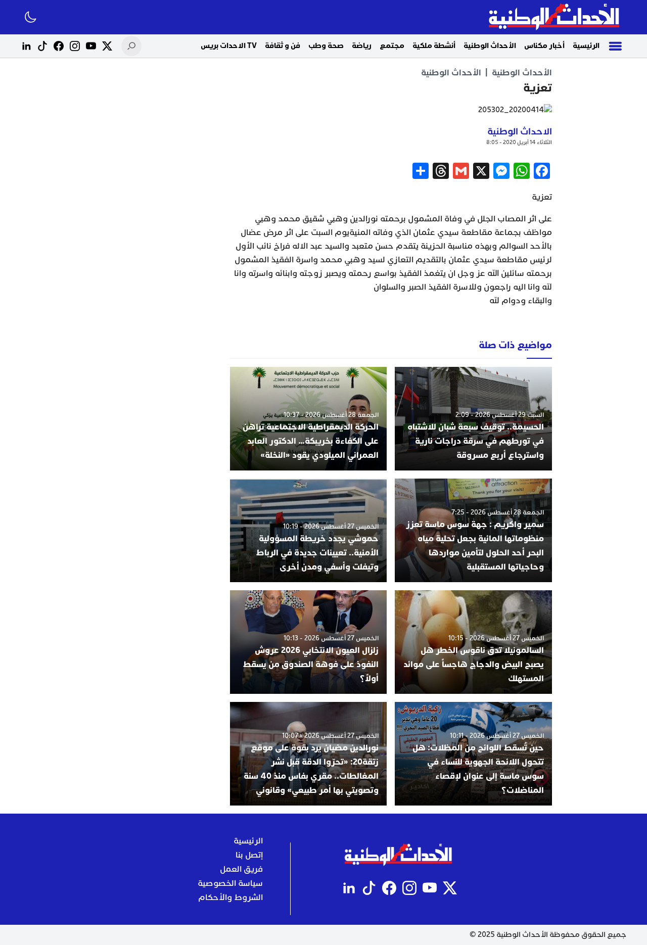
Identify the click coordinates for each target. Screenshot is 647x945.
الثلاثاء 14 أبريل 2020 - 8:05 (519, 142)
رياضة (362, 45)
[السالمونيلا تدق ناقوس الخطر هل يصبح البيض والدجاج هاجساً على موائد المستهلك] (473, 642)
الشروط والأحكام (230, 897)
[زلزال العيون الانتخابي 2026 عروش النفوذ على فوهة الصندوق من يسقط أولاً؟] (308, 642)
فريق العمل (241, 869)
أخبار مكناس (544, 45)
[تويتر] (107, 46)
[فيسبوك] (59, 46)
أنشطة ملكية (433, 45)
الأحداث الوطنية (490, 45)
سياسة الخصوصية (230, 883)
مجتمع (392, 45)
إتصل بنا (249, 855)
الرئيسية (586, 45)
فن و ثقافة (282, 45)
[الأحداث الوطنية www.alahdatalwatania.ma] (555, 17)
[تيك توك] (42, 46)
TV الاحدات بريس (229, 45)
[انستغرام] (75, 46)
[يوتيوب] (91, 46)
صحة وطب (326, 45)
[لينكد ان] (26, 46)
